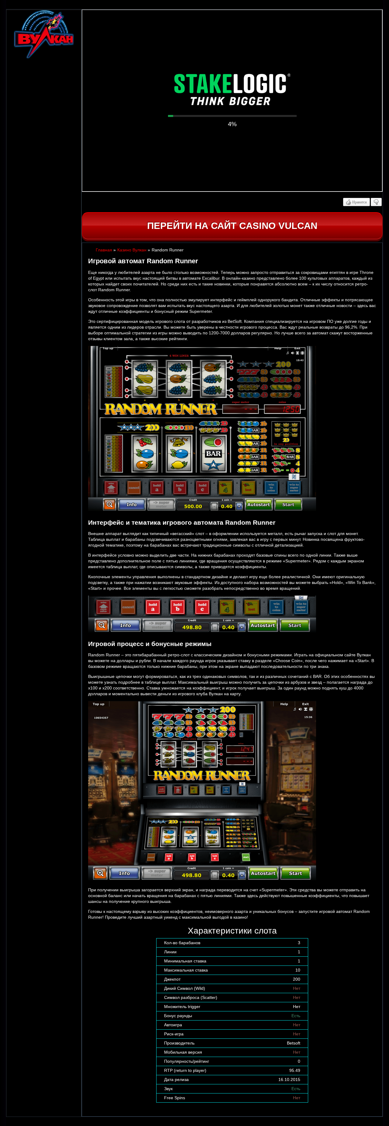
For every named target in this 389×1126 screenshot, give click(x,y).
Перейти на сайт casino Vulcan (232, 225)
